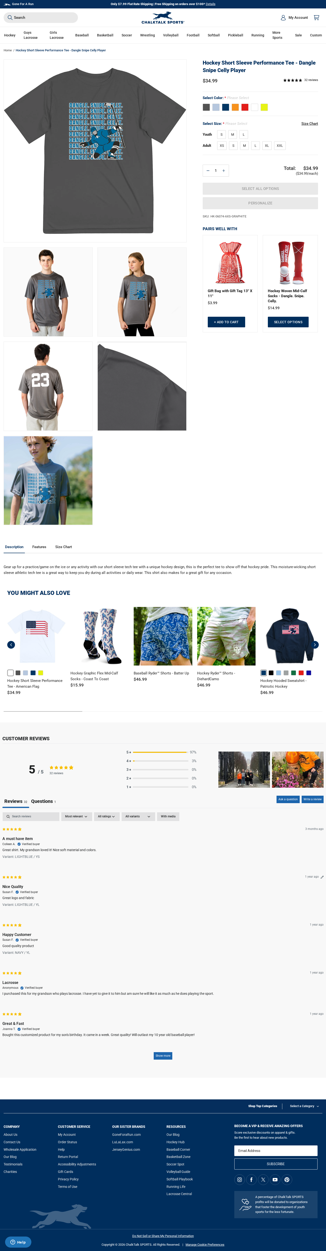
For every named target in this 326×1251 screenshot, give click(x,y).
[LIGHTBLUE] (216, 107)
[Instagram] (239, 1179)
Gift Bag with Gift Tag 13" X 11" (230, 293)
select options (288, 322)
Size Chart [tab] (63, 547)
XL (267, 146)
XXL (280, 146)
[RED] (245, 107)
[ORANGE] (235, 107)
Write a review (313, 799)
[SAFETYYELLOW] (264, 107)
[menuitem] (294, 17)
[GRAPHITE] (206, 107)
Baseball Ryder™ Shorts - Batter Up (161, 673)
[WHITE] (254, 107)
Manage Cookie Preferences (205, 1244)
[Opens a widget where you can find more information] (18, 1243)
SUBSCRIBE (276, 1164)
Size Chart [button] (309, 123)
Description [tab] (14, 547)
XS (222, 146)
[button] (10, 35)
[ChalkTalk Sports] (163, 17)
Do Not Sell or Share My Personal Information (163, 1236)
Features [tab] (39, 547)
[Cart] (316, 17)
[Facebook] (251, 1179)
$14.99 (274, 308)
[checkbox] (168, 816)
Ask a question (288, 799)
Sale (298, 35)
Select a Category (302, 1106)
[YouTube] (275, 1179)
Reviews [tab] (15, 801)
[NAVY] (225, 107)
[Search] (10, 17)
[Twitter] (263, 1179)
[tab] (43, 802)
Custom (316, 35)
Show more (163, 1055)
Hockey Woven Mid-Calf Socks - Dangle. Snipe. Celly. (287, 296)
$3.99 (212, 303)
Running (257, 35)
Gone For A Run (23, 4)
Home (8, 50)
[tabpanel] (163, 938)
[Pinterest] (287, 1179)
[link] (10, 672)
